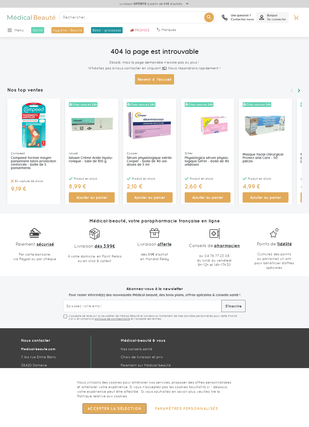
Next (299, 90)
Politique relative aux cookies (102, 396)
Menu (19, 30)
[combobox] (137, 17)
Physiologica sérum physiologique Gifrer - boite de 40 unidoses (207, 161)
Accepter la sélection (114, 408)
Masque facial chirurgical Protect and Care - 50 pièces (263, 158)
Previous (292, 90)
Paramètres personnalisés (186, 408)
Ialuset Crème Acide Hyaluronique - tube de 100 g (91, 159)
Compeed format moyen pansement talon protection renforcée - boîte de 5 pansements (33, 163)
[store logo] (31, 17)
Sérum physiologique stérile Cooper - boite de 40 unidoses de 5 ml (149, 161)
